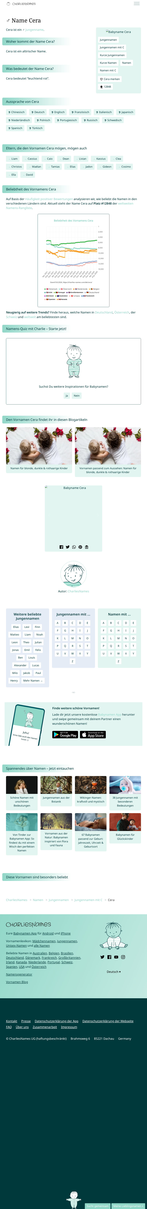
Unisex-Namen (16, 945)
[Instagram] (123, 956)
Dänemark (32, 958)
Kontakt (11, 1021)
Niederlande (37, 962)
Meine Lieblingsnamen (127, 1206)
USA (22, 967)
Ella (13, 174)
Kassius (101, 158)
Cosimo (126, 166)
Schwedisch (114, 120)
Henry (14, 680)
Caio (50, 158)
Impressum (69, 1027)
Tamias (55, 166)
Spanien (11, 967)
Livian (82, 158)
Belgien (54, 953)
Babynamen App (109, 714)
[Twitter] (102, 956)
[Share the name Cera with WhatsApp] (73, 547)
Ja (67, 395)
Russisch (91, 120)
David (29, 174)
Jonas (15, 650)
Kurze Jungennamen (112, 55)
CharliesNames (78, 591)
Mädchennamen (44, 941)
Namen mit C (108, 70)
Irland (10, 962)
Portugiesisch (68, 120)
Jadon (89, 166)
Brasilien (67, 953)
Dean (66, 158)
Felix (38, 650)
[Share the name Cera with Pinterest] (80, 547)
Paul (38, 673)
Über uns (22, 1027)
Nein (77, 395)
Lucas (35, 665)
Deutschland (104, 312)
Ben (20, 657)
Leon (15, 642)
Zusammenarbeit (45, 1027)
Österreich (121, 312)
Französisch (81, 112)
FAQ (9, 1027)
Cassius (32, 158)
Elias (73, 166)
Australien (40, 953)
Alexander (20, 665)
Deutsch (39, 112)
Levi (26, 627)
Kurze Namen (108, 62)
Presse (26, 1021)
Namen (126, 62)
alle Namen (42, 945)
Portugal (54, 962)
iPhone (66, 933)
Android (48, 933)
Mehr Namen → (33, 680)
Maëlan (36, 166)
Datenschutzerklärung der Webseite (108, 1021)
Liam (14, 158)
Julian (38, 642)
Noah (39, 634)
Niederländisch (20, 120)
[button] (49, 515)
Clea (118, 158)
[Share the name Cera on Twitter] (67, 547)
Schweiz (11, 317)
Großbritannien (69, 958)
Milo (15, 673)
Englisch (59, 112)
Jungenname (34, 30)
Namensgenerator (19, 974)
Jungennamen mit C (112, 47)
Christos (16, 166)
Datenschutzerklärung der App (56, 1021)
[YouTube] (116, 956)
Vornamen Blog (17, 982)
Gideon (107, 166)
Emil (27, 650)
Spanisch (16, 128)
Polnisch (44, 120)
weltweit (30, 317)
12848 (107, 86)
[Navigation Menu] (137, 3)
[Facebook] (109, 956)
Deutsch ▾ (114, 972)
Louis (31, 657)
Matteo (14, 634)
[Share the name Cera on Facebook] (61, 547)
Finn (37, 627)
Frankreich (49, 958)
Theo (26, 642)
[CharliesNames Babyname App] (21, 4)
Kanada (21, 962)
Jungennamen (108, 39)
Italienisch (105, 112)
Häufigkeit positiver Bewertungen (49, 199)
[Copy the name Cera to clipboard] (86, 547)
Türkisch (36, 128)
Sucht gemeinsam (98, 1206)
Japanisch (127, 112)
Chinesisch (18, 112)
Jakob (26, 673)
